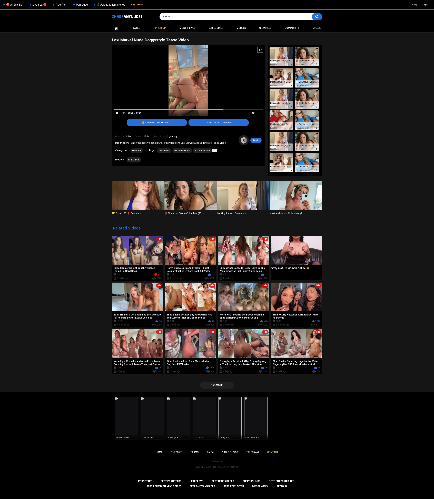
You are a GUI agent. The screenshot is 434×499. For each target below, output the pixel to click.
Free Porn (61, 4)
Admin (256, 140)
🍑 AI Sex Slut (15, 4)
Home (116, 28)
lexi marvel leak (202, 150)
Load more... (217, 385)
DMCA (210, 452)
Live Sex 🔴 (39, 4)
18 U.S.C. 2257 (230, 452)
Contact (272, 452)
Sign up (414, 5)
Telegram (252, 452)
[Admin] (244, 140)
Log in (425, 5)
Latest (137, 28)
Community (292, 28)
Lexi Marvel (133, 160)
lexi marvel (164, 150)
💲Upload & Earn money (111, 4)
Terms (194, 452)
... (215, 150)
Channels (265, 28)
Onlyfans (136, 150)
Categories (216, 28)
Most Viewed (187, 28)
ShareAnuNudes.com (211, 467)
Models (241, 28)
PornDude (82, 4)
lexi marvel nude (182, 150)
